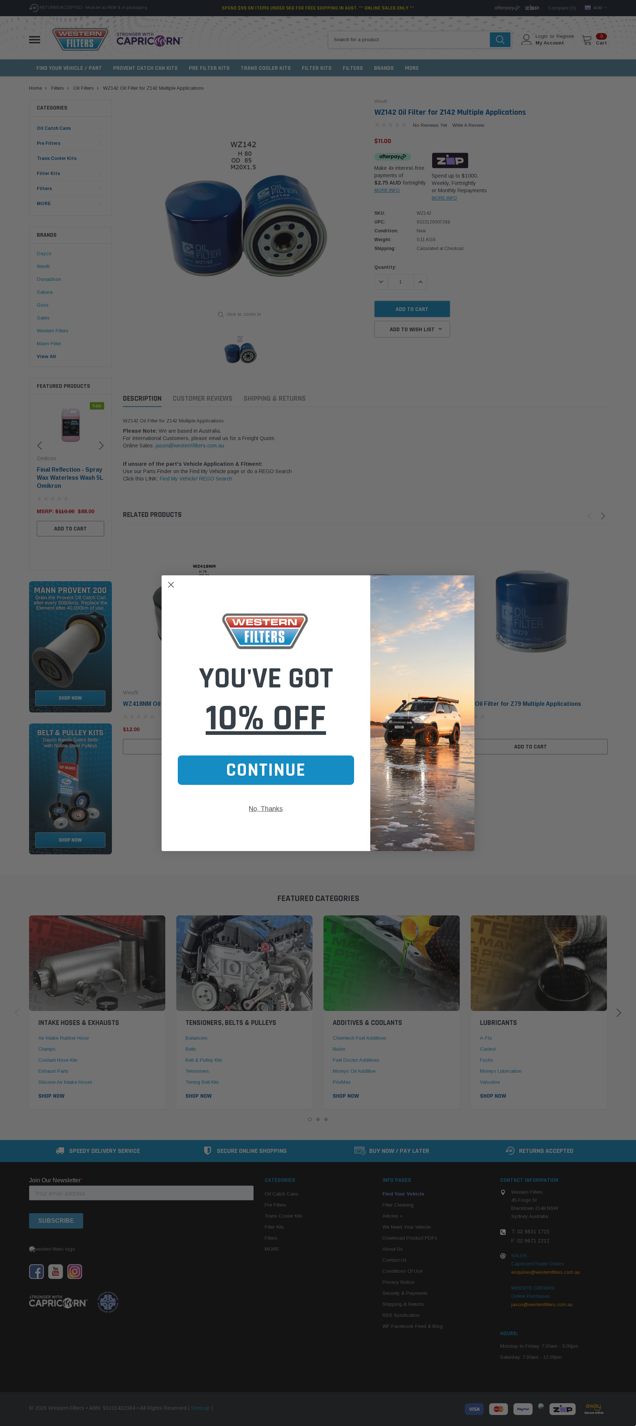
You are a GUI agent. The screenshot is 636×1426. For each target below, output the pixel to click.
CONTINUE (266, 770)
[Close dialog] (171, 584)
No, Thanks (266, 808)
